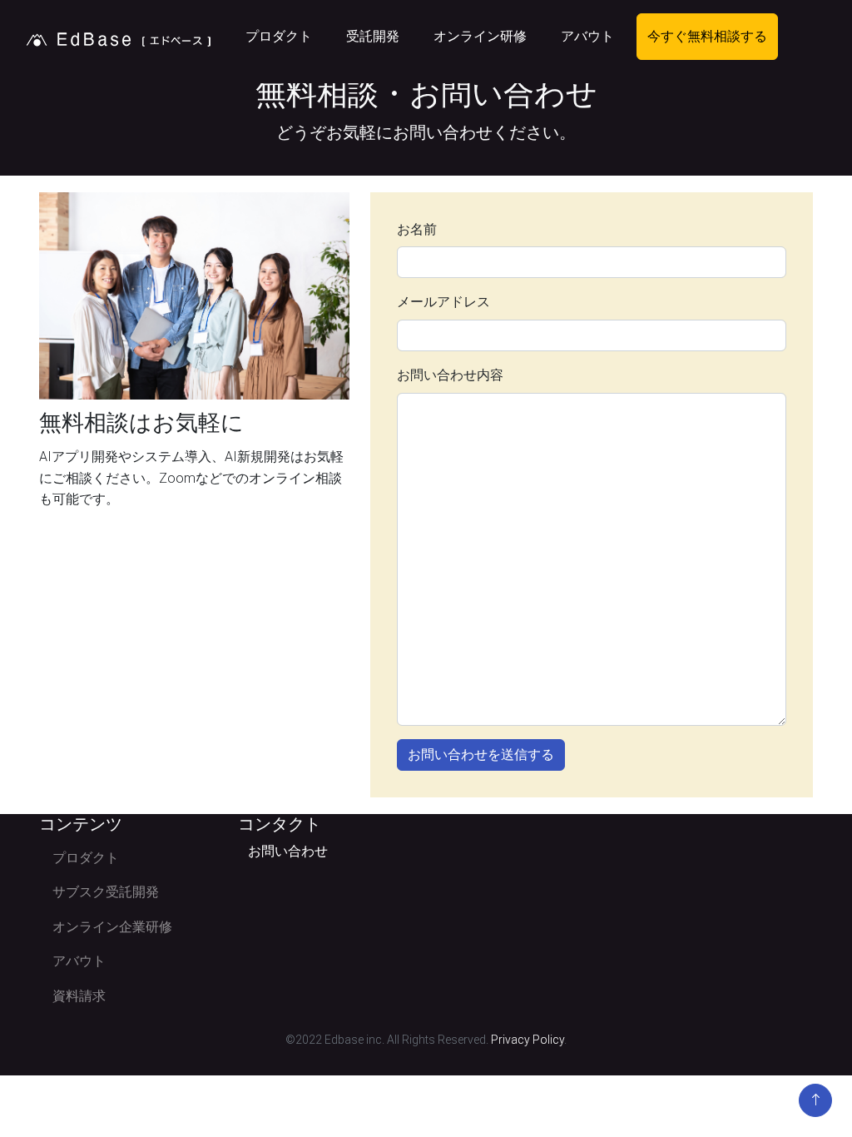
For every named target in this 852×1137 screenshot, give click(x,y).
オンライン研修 (480, 36)
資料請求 (79, 996)
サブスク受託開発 (105, 892)
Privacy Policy (527, 1039)
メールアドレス (443, 302)
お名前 (417, 229)
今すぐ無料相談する (707, 36)
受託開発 (372, 36)
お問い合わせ (288, 851)
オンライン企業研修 (112, 927)
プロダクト (278, 36)
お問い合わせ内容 (450, 375)
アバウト (587, 36)
